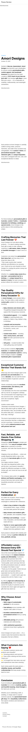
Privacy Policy (6, 714)
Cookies (5, 712)
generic (3, 55)
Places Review (6, 2)
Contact (5, 716)
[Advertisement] (14, 29)
